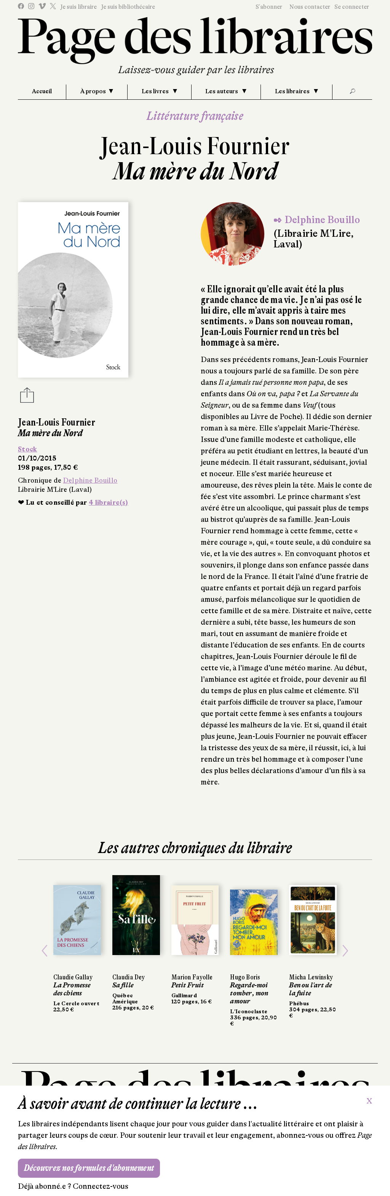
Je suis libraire (78, 6)
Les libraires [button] (293, 91)
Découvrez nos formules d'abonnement (89, 1168)
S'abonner (269, 6)
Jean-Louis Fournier (195, 146)
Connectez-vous (100, 1186)
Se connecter (351, 6)
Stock (27, 449)
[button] (44, 951)
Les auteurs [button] (222, 91)
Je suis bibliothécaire (128, 6)
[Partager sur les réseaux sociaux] (27, 397)
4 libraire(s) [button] (108, 502)
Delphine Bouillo (90, 480)
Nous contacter (309, 6)
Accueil (42, 91)
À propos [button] (93, 91)
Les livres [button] (156, 91)
